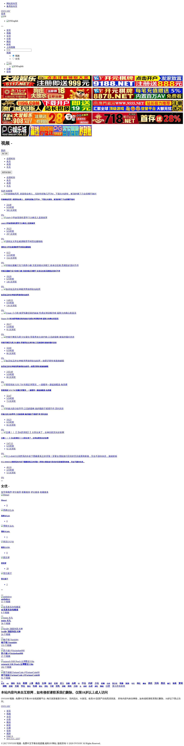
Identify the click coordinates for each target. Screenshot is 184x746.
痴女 (29, 686)
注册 (8, 69)
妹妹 (127, 683)
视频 (8, 33)
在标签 (9, 191)
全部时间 (10, 158)
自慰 (74, 683)
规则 (8, 733)
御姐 (102, 686)
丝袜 (11, 686)
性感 (35, 686)
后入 (62, 683)
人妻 (31, 683)
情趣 (121, 683)
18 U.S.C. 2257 (13, 739)
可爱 (52, 686)
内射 (90, 683)
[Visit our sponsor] (46, 86)
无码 (156, 683)
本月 (8, 161)
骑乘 (174, 683)
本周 (8, 164)
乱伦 (19, 683)
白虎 (91, 686)
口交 (108, 686)
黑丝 (163, 683)
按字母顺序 (6, 492)
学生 (23, 686)
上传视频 (10, 47)
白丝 (108, 683)
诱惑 (150, 683)
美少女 (114, 683)
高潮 (25, 683)
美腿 (68, 683)
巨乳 (58, 686)
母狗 (69, 686)
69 (79, 683)
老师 (85, 686)
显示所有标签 (118, 686)
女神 (44, 683)
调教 (5, 686)
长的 (3, 191)
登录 (3, 14)
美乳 (96, 686)
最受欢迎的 (6, 172)
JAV (5, 11)
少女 (97, 683)
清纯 (13, 683)
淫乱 (46, 686)
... (2, 480)
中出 (84, 683)
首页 (8, 30)
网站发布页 (11, 3)
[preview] (2, 194)
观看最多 (26, 492)
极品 (37, 683)
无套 (17, 686)
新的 (3, 150)
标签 (8, 44)
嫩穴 (169, 683)
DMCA (9, 736)
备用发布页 (11, 6)
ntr (7, 683)
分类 (8, 39)
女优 (8, 36)
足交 (2, 683)
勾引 (133, 683)
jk (80, 686)
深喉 (63, 686)
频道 (8, 41)
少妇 (76, 686)
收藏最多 (44, 492)
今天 (8, 167)
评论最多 (35, 492)
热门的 (4, 153)
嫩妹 (144, 683)
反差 (56, 683)
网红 (139, 683)
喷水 (40, 686)
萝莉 (181, 683)
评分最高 (16, 492)
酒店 (50, 683)
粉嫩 (103, 683)
